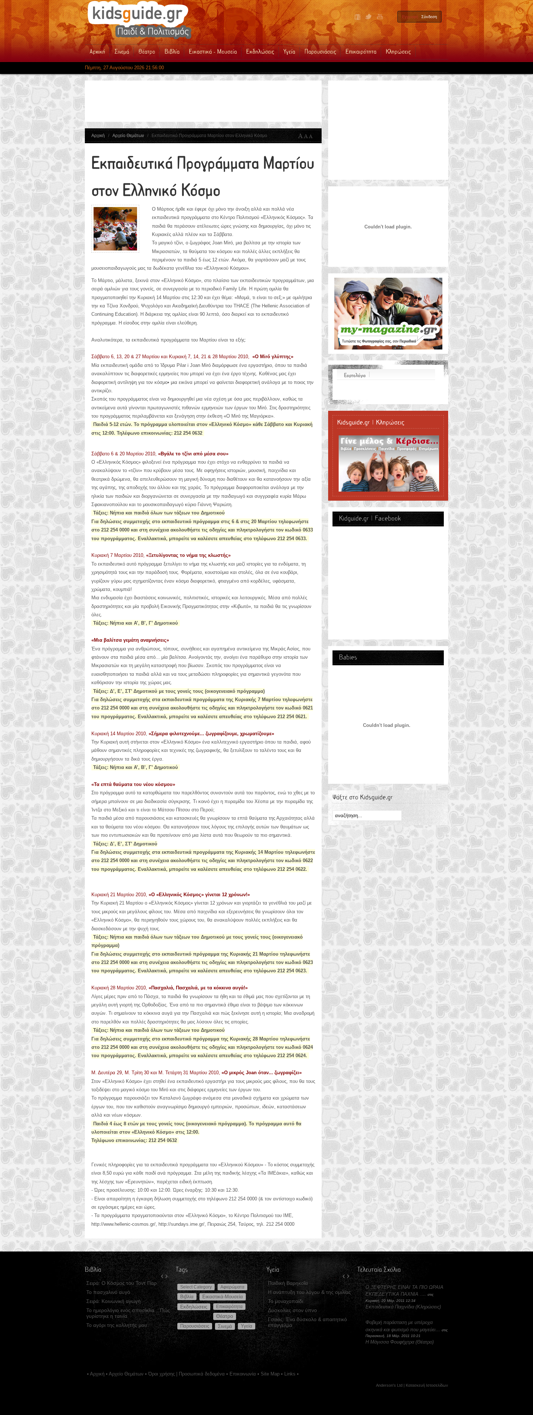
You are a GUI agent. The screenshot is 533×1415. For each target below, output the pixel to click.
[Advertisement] (223, 101)
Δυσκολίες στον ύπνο (292, 1310)
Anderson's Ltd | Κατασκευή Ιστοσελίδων (412, 1385)
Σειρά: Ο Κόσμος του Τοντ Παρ (121, 1283)
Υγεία (246, 1326)
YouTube (379, 17)
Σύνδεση (429, 17)
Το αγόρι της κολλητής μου (116, 1325)
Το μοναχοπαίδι (285, 1301)
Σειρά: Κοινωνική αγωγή (113, 1301)
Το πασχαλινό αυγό (108, 1292)
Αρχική (98, 135)
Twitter (368, 17)
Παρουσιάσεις (194, 1326)
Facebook (357, 17)
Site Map (270, 1374)
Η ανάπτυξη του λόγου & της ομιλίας (309, 1292)
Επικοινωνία (243, 1374)
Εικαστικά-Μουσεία (222, 1296)
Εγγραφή (410, 17)
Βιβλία (187, 1296)
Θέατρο (224, 1316)
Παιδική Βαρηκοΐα (288, 1283)
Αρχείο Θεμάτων (128, 135)
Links (290, 1374)
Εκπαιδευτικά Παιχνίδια (389, 1307)
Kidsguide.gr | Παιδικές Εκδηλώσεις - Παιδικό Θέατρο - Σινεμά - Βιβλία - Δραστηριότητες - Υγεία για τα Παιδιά (139, 20)
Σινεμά (225, 1326)
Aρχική (97, 1374)
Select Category (196, 1287)
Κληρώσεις (428, 1307)
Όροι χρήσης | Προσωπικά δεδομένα (186, 1374)
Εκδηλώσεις (193, 1307)
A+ (300, 136)
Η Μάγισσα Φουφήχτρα (390, 1342)
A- (312, 136)
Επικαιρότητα (229, 1306)
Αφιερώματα (232, 1287)
